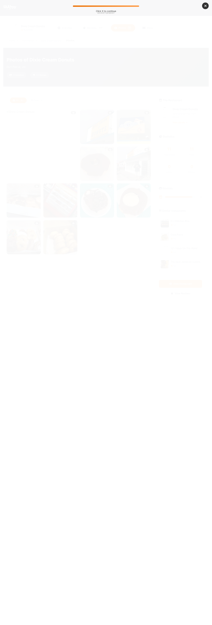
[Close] (205, 5)
